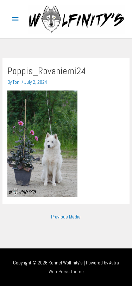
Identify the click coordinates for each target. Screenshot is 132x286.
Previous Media (66, 217)
